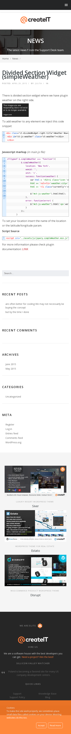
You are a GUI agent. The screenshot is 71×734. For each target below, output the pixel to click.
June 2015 (10, 364)
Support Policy (17, 697)
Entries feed (11, 433)
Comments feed (14, 437)
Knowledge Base (47, 694)
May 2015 (10, 368)
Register (9, 424)
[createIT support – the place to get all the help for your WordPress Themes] (35, 20)
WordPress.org (13, 442)
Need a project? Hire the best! (37, 657)
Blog (47, 697)
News (15, 58)
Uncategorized (13, 396)
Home (5, 58)
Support (17, 694)
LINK (25, 249)
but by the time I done (17, 312)
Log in (8, 429)
